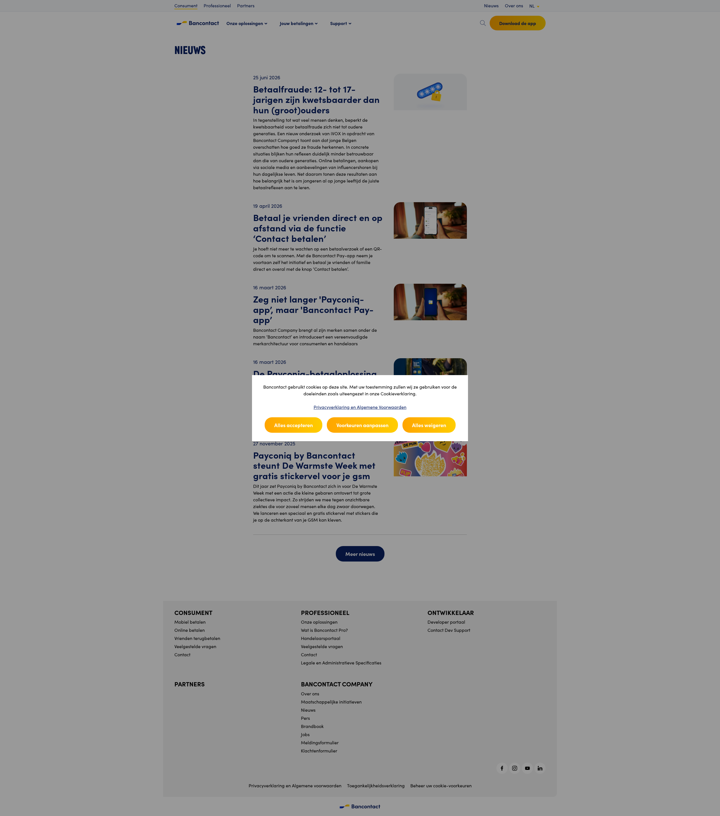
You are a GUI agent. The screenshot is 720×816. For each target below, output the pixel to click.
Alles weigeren (429, 425)
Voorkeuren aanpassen (362, 425)
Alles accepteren (293, 425)
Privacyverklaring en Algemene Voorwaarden (360, 407)
